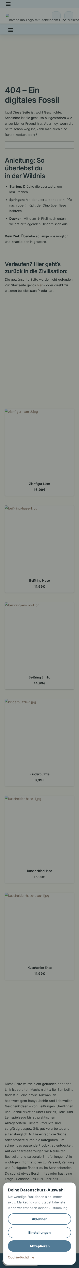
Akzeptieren (40, 1246)
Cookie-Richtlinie (21, 1257)
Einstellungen (39, 1232)
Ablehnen (39, 1219)
